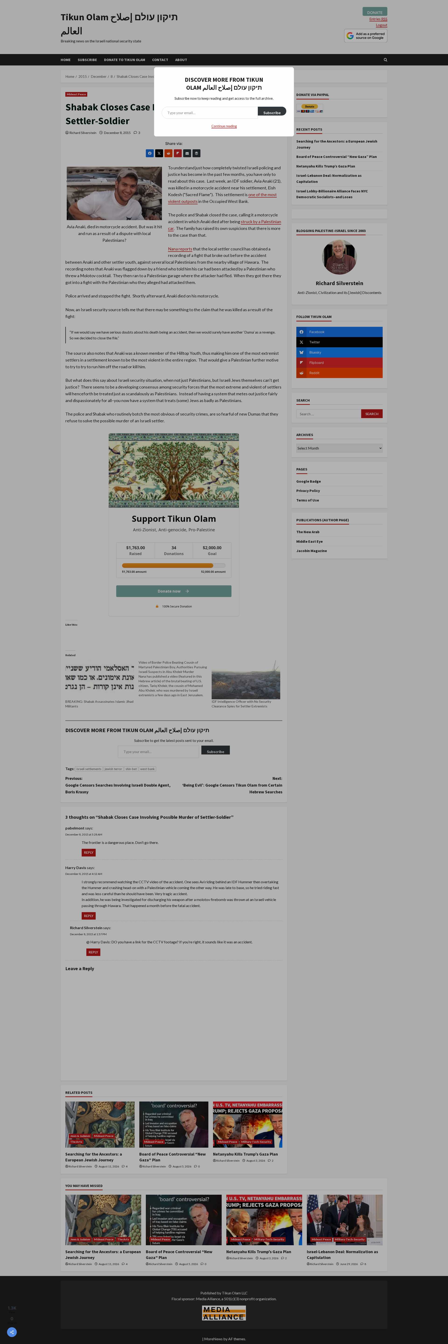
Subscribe (272, 112)
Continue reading (224, 126)
